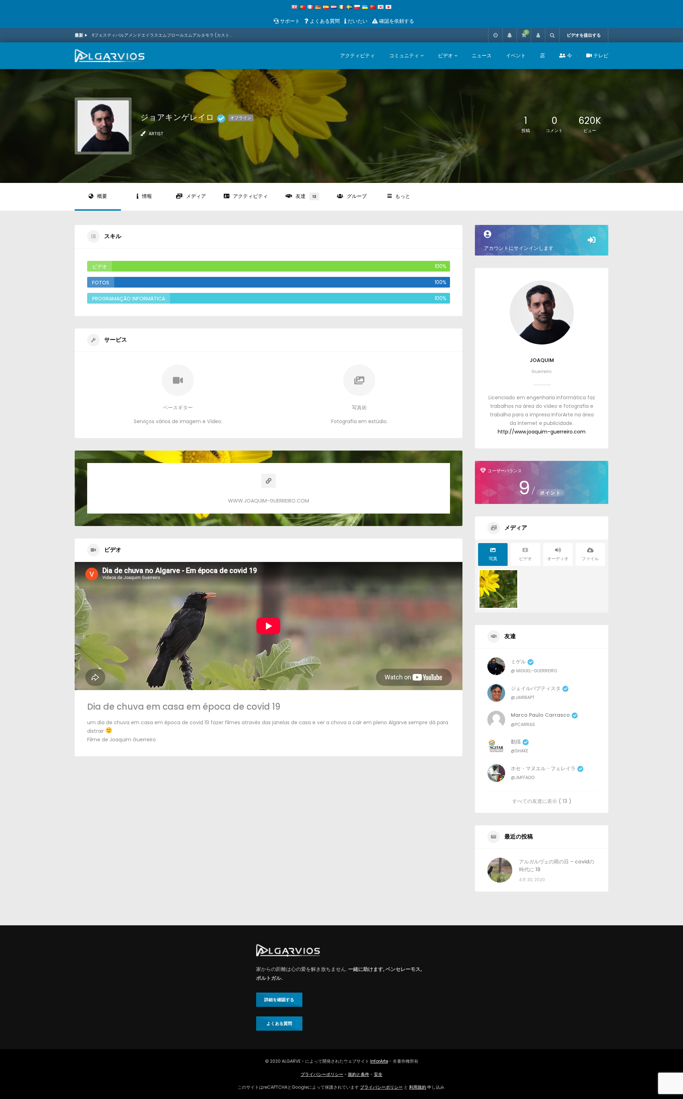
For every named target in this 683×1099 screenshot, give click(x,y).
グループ (357, 196)
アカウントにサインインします (519, 248)
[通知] (509, 35)
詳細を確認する (279, 1000)
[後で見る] (495, 35)
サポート (289, 21)
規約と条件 (358, 1074)
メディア (196, 196)
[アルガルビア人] (109, 56)
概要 (102, 196)
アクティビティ (357, 55)
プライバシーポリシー (322, 1074)
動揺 (516, 741)
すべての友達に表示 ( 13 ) (541, 801)
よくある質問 (324, 21)
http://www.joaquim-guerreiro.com (542, 431)
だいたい (356, 21)
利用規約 (417, 1087)
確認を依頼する (396, 21)
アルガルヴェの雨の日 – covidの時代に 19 (556, 865)
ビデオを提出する (584, 35)
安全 (378, 1074)
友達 (306, 196)
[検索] (552, 35)
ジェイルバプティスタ (536, 688)
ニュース (482, 55)
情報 (147, 196)
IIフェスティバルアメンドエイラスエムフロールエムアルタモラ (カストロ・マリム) (163, 35)
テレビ (600, 55)
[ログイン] (538, 35)
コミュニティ (404, 55)
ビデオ (445, 55)
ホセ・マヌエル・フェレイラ (543, 768)
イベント (516, 55)
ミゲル (518, 661)
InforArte (379, 1061)
